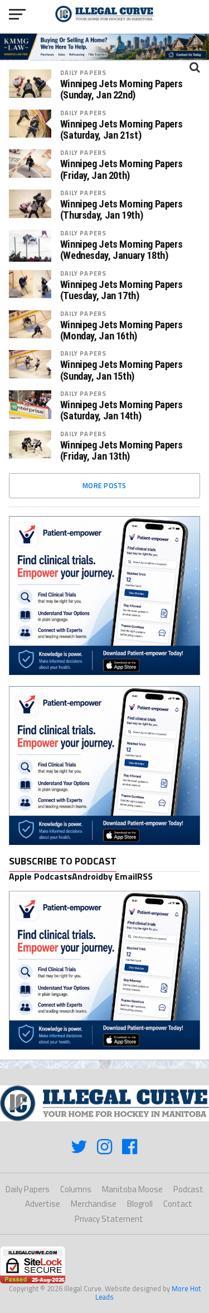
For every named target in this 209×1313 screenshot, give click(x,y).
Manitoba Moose (132, 1189)
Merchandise (93, 1203)
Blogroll (140, 1203)
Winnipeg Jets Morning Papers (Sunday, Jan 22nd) (121, 89)
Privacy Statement (109, 1218)
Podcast (188, 1189)
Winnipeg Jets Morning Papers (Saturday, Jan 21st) (121, 130)
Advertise (42, 1203)
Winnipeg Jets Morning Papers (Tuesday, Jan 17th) (121, 290)
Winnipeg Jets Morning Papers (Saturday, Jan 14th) (121, 410)
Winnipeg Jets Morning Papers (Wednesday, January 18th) (121, 250)
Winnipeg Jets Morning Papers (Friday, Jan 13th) (121, 451)
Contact (177, 1203)
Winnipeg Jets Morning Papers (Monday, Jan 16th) (121, 330)
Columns (75, 1189)
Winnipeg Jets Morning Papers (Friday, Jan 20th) (121, 169)
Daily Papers (83, 72)
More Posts (104, 485)
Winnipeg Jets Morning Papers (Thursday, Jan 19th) (121, 210)
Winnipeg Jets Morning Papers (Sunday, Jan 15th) (121, 370)
